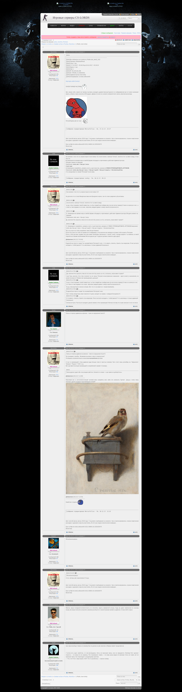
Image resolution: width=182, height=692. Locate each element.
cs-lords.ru (50, 44)
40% (57, 78)
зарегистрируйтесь (103, 37)
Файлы (121, 25)
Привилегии (101, 25)
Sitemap (127, 688)
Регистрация (125, 14)
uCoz (139, 688)
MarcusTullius (54, 52)
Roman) (65, 42)
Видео (72, 25)
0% (57, 340)
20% (57, 176)
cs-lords (51, 688)
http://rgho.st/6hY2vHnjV (73, 81)
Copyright (44, 688)
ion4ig (53, 153)
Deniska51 (53, 536)
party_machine (58, 42)
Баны (91, 25)
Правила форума (126, 33)
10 (85, 642)
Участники (117, 33)
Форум (63, 25)
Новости (53, 25)
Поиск (134, 33)
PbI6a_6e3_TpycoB (53, 604)
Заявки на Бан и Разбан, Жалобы (64, 44)
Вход (132, 14)
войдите (112, 37)
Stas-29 (53, 642)
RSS (139, 14)
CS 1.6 (130, 25)
